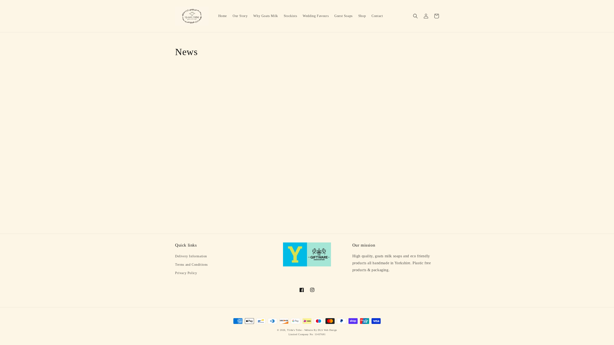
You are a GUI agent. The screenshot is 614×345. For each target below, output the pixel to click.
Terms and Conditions (191, 264)
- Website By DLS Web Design (319, 330)
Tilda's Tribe (294, 330)
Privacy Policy (186, 273)
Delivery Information (191, 256)
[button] (415, 16)
